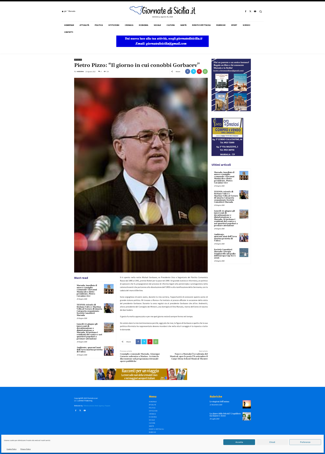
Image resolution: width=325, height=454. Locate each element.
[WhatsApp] (205, 71)
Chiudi (272, 442)
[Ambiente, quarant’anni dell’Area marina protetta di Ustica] (109, 351)
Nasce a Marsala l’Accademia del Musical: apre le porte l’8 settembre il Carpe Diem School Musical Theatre (189, 356)
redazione (80, 71)
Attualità (78, 60)
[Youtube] (255, 11)
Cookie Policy (12, 449)
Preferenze (305, 442)
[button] (260, 11)
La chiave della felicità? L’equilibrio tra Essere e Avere (225, 414)
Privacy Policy (25, 449)
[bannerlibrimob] (231, 110)
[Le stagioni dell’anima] (247, 404)
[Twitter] (250, 11)
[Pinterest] (199, 71)
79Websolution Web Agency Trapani (96, 406)
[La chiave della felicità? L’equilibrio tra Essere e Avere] (247, 416)
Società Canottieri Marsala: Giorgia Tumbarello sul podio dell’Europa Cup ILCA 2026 (225, 253)
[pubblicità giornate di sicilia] (162, 46)
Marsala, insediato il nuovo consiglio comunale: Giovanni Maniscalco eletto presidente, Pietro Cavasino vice (87, 290)
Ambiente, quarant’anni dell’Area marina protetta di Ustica (89, 349)
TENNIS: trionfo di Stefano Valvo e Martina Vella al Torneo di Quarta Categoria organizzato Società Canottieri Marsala (89, 310)
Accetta (239, 442)
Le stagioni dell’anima (219, 401)
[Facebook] (245, 11)
